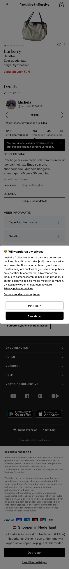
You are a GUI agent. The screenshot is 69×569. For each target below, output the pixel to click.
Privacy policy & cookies (18, 288)
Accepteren (34, 315)
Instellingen (34, 305)
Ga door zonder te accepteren (22, 294)
